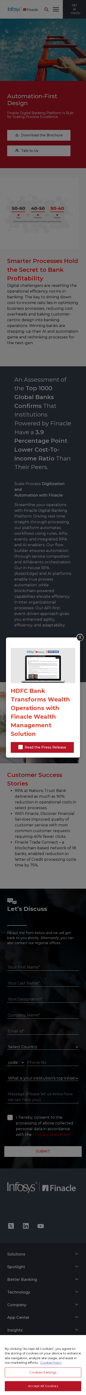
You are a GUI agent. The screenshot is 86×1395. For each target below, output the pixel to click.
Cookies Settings (42, 1372)
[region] (43, 1365)
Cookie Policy (51, 1362)
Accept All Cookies (43, 1386)
